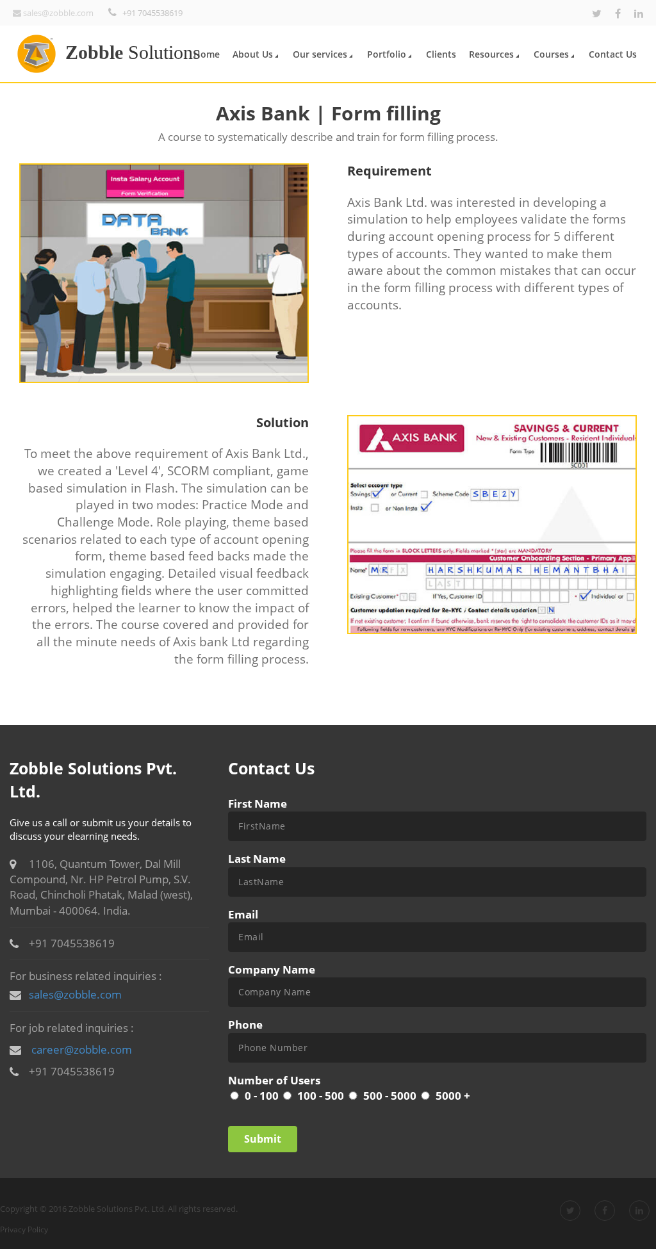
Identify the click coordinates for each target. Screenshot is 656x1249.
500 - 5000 (389, 1095)
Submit (262, 1139)
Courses (551, 54)
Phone (245, 1024)
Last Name (257, 858)
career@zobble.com (81, 1049)
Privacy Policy (24, 1229)
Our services (320, 54)
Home (206, 54)
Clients (441, 54)
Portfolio (386, 54)
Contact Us (613, 54)
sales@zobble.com (75, 994)
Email (243, 914)
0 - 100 (262, 1095)
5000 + (453, 1095)
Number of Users (274, 1080)
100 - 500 (320, 1095)
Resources (491, 54)
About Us (253, 54)
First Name (257, 803)
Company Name (271, 969)
